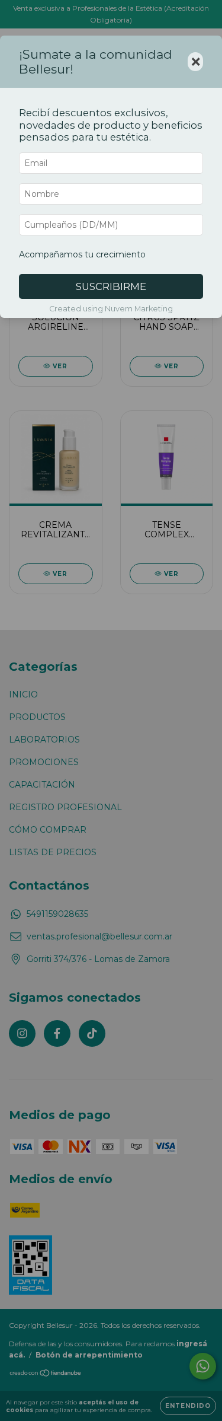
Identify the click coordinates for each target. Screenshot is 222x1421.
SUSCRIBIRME (111, 286)
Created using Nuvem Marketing (111, 308)
